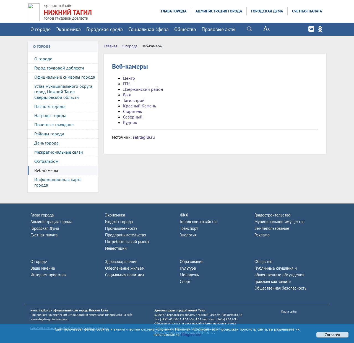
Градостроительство (272, 215)
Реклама (261, 235)
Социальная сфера (148, 29)
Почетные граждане (54, 124)
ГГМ (127, 83)
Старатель (132, 111)
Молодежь (189, 274)
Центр (129, 78)
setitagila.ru (144, 137)
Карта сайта (288, 311)
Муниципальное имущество (279, 221)
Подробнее (190, 334)
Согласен (332, 334)
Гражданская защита (272, 281)
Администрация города (219, 11)
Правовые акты (218, 29)
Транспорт (189, 228)
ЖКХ (184, 215)
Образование (192, 261)
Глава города (173, 11)
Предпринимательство (125, 235)
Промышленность (121, 228)
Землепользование (271, 228)
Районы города (49, 133)
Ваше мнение (42, 268)
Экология (188, 235)
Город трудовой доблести (59, 68)
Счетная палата (307, 11)
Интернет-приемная (48, 274)
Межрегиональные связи (58, 152)
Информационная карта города (58, 182)
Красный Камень (139, 106)
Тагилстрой (134, 100)
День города (46, 143)
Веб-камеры (46, 170)
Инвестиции (116, 248)
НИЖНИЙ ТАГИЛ (68, 12)
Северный (132, 117)
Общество (185, 29)
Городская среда (104, 29)
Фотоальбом (46, 161)
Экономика (68, 29)
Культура (188, 268)
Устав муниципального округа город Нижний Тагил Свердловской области (63, 91)
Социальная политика (124, 274)
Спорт (185, 281)
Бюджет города (119, 221)
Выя (127, 94)
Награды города (50, 115)
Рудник (130, 122)
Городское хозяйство (199, 221)
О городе (40, 29)
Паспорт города (50, 106)
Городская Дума (267, 11)
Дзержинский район (143, 89)
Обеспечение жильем (125, 268)
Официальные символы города (64, 77)
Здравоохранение (121, 261)
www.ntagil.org (40, 310)
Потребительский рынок (127, 241)
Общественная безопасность (280, 288)
